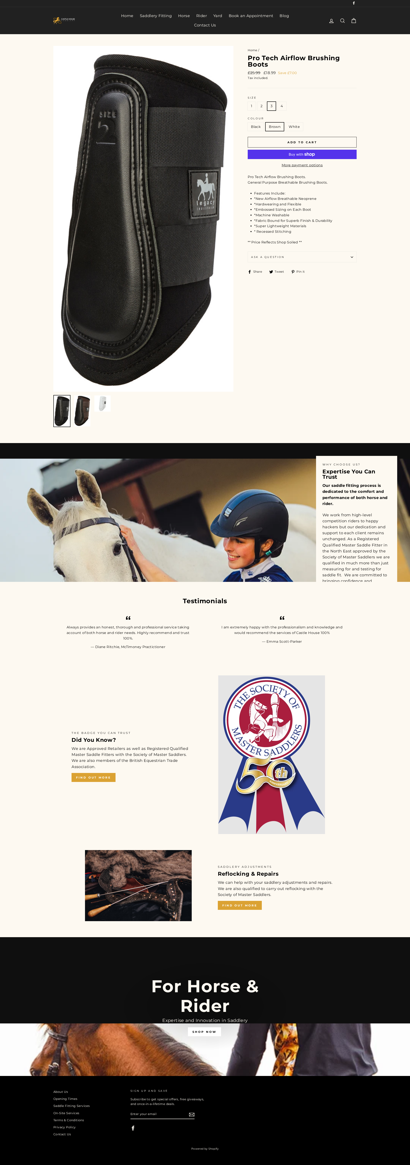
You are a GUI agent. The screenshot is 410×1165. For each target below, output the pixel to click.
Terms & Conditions (68, 1120)
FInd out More (239, 905)
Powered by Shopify (205, 1148)
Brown (275, 127)
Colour (256, 118)
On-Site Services (66, 1113)
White (294, 127)
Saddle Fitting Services (71, 1106)
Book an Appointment (251, 15)
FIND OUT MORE (93, 777)
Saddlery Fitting (156, 15)
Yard (217, 15)
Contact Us (205, 25)
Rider (201, 15)
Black (256, 127)
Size (252, 97)
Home (127, 15)
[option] (143, 219)
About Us (60, 1091)
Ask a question (267, 257)
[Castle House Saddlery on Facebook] (133, 1128)
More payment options (302, 165)
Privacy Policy (64, 1127)
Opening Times (65, 1099)
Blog (284, 15)
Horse (184, 15)
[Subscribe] (192, 1114)
